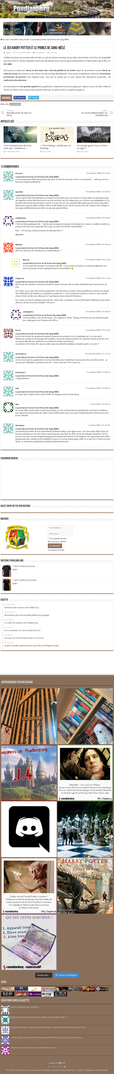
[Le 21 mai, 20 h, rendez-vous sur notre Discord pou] (85, 886)
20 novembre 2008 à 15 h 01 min (98, 330)
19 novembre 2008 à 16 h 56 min (98, 218)
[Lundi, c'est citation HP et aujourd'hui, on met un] (29, 886)
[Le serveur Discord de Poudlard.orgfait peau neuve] (29, 829)
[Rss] (49, 1066)
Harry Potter (24, 39)
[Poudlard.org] (29, 8)
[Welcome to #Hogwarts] (29, 716)
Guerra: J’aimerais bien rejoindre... (25, 1007)
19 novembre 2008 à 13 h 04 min (98, 192)
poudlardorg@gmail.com (96, 266)
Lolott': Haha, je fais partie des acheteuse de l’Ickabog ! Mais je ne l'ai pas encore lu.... (47, 1037)
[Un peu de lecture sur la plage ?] (85, 716)
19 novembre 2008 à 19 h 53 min (98, 260)
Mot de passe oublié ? (57, 541)
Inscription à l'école (56, 550)
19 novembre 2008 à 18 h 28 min (98, 244)
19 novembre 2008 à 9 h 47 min (98, 173)
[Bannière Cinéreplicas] (57, 28)
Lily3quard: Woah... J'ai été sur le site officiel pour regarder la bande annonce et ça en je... (48, 1027)
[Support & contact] (64, 1066)
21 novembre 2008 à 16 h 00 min (98, 388)
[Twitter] (54, 1066)
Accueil (5, 39)
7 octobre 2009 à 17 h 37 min (99, 425)
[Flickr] (57, 1066)
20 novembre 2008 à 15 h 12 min (98, 354)
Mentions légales (51, 1070)
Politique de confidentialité (96, 1070)
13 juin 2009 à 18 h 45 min (100, 404)
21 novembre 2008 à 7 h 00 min (98, 372)
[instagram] (60, 1066)
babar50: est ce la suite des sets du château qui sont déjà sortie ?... (39, 1017)
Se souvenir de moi (58, 538)
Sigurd (8, 53)
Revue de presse (67, 1070)
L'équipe (79, 1070)
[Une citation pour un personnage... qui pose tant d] (85, 773)
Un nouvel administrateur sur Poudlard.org (94, 113)
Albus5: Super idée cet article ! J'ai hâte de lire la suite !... (34, 1048)
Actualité (14, 39)
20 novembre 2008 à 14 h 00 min (98, 312)
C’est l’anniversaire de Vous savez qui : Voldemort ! (17, 147)
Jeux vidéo (15, 104)
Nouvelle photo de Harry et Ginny (19, 113)
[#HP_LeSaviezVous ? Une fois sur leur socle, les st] (85, 829)
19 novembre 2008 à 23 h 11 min (98, 278)
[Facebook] (52, 1066)
